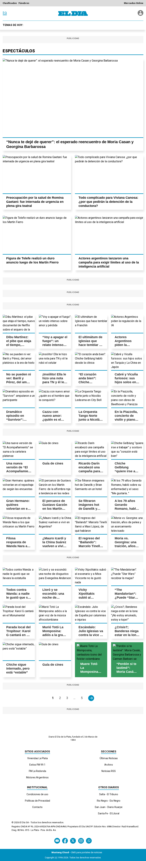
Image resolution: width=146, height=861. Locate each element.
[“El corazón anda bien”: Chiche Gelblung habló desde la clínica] (91, 361)
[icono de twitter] (73, 841)
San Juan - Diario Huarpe (108, 807)
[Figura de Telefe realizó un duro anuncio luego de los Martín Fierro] (37, 235)
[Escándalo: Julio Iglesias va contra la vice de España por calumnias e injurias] (91, 614)
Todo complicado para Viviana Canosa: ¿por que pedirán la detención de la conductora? (108, 202)
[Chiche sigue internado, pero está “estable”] (19, 651)
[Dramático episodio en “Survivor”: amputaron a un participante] (19, 398)
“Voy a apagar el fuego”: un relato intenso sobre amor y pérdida (54, 344)
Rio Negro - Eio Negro (108, 800)
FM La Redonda (37, 771)
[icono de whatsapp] (89, 841)
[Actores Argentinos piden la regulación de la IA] (127, 324)
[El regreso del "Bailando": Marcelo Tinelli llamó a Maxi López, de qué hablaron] (91, 525)
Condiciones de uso (37, 794)
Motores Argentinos (37, 777)
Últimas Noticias (109, 758)
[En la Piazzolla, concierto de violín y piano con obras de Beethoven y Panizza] (127, 398)
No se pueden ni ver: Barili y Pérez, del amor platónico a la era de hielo (18, 382)
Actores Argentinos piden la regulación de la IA (127, 344)
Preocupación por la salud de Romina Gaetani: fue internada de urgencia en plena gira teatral (35, 202)
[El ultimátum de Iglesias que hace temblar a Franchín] (91, 324)
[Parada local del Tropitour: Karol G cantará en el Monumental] (19, 614)
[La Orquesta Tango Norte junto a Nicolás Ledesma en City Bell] (91, 398)
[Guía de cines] (55, 450)
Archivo (108, 764)
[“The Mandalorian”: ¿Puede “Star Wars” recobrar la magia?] (127, 577)
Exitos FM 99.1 (37, 764)
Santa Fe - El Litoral (108, 813)
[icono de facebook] (65, 841)
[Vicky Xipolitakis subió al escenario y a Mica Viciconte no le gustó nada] (91, 577)
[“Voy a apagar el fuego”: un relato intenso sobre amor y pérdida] (55, 324)
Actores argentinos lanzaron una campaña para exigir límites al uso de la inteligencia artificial (109, 262)
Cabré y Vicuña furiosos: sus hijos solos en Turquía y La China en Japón (127, 382)
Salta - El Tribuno (108, 794)
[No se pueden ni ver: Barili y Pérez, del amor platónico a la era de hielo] (19, 361)
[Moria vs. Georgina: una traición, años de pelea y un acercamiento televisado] (127, 525)
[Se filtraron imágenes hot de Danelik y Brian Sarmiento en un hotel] (91, 487)
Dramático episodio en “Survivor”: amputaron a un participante (18, 419)
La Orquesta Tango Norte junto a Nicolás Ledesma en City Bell (90, 419)
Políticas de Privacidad (37, 800)
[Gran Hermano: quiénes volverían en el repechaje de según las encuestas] (19, 487)
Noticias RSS (108, 771)
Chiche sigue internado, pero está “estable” (18, 668)
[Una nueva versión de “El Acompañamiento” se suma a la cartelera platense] (19, 450)
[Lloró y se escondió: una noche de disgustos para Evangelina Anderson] (55, 577)
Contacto (37, 807)
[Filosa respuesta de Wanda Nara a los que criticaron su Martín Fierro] (19, 525)
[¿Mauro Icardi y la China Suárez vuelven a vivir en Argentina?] (55, 525)
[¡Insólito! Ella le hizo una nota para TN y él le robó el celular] (55, 361)
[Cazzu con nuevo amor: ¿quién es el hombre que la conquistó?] (55, 398)
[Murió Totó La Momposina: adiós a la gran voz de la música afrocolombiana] (55, 614)
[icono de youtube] (57, 841)
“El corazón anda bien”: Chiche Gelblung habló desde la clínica (90, 382)
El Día (22, 822)
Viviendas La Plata (37, 758)
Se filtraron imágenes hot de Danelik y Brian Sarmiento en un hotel (91, 508)
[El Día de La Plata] (73, 13)
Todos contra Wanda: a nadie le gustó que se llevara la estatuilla (18, 597)
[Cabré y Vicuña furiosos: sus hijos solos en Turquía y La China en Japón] (127, 361)
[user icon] (140, 14)
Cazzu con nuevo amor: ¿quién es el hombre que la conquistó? (53, 419)
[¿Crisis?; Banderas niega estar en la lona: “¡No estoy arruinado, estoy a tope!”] (127, 614)
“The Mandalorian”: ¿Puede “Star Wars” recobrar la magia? (126, 597)
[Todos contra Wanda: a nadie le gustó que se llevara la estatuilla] (19, 577)
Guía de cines (52, 463)
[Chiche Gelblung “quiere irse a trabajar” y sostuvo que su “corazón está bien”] (127, 450)
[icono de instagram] (81, 841)
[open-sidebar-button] (5, 13)
